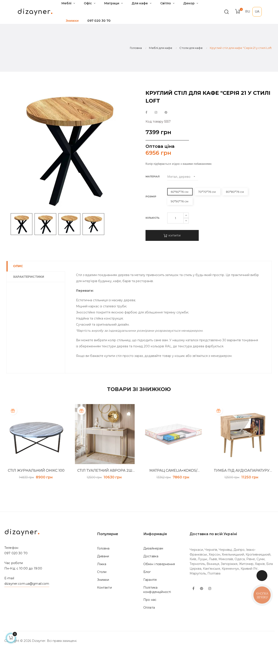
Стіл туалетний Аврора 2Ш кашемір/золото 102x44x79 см (104, 470)
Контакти (104, 587)
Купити (174, 235)
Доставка (150, 556)
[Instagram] (210, 589)
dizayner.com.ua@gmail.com (26, 584)
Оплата (149, 607)
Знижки (103, 580)
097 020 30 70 (99, 21)
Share (146, 112)
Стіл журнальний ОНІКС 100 (36, 470)
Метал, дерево (181, 177)
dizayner (35, 11)
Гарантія (150, 580)
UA (257, 11)
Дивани (103, 556)
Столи (102, 572)
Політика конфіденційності (157, 590)
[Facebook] (193, 589)
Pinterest (166, 112)
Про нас (149, 600)
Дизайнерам (153, 548)
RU (247, 11)
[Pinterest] (201, 589)
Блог (147, 572)
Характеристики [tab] (28, 277)
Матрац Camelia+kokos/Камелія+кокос (173, 470)
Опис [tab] (18, 266)
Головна (103, 548)
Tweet (156, 112)
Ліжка (101, 564)
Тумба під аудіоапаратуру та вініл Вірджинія (242, 470)
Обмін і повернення (159, 564)
